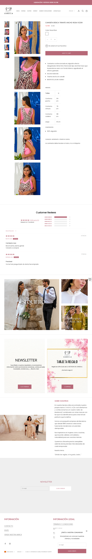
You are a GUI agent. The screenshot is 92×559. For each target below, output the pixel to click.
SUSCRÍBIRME (24, 387)
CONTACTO (8, 526)
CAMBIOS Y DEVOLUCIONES (45, 11)
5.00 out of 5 (34, 220)
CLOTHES (29, 11)
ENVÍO (6, 530)
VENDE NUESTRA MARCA (13, 535)
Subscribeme (60, 488)
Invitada (23, 11)
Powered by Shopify (47, 552)
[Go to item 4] (6, 47)
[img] (10, 236)
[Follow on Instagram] (10, 544)
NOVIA (17, 11)
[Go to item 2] (6, 32)
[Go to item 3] (6, 40)
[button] (48, 217)
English (71, 11)
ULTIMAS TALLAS (56, 11)
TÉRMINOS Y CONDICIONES (63, 524)
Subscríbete (72, 551)
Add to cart (66, 53)
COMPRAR (67, 387)
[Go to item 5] (6, 55)
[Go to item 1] (6, 24)
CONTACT (35, 11)
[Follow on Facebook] (5, 544)
